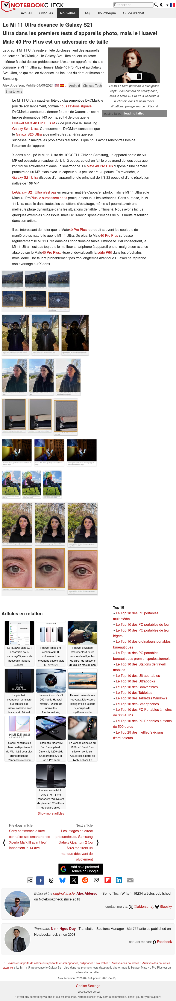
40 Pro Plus (78, 229)
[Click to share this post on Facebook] (40, 880)
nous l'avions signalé (76, 106)
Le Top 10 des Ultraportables (138, 675)
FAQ (86, 13)
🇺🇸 (57, 85)
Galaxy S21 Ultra (25, 177)
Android (74, 85)
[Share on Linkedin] (119, 880)
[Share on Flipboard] (107, 880)
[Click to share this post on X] (74, 880)
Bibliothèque (106, 13)
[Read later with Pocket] (96, 880)
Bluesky (165, 906)
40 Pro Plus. (51, 252)
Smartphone (13, 91)
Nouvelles (68, 13)
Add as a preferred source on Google (85, 869)
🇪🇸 (62, 85)
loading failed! (112, 113)
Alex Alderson (88, 893)
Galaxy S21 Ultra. (25, 128)
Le (14, 192)
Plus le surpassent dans (49, 197)
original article (64, 893)
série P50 (104, 252)
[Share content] (30, 880)
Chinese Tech (92, 85)
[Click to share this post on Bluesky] (62, 880)
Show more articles (51, 813)
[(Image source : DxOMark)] (36, 291)
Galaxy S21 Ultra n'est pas (36, 192)
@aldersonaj (143, 906)
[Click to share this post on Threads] (51, 880)
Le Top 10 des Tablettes (134, 692)
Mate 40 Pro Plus (100, 165)
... (171, 13)
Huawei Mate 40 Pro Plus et (33, 123)
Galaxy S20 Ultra (29, 134)
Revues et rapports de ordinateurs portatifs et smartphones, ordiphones (49, 963)
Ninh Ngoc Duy (63, 928)
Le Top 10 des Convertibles (137, 686)
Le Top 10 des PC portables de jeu (142, 624)
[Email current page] (130, 880)
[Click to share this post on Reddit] (85, 880)
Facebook (164, 941)
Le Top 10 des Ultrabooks (135, 681)
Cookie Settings (88, 985)
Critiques (46, 13)
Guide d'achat (133, 13)
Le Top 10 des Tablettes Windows (141, 698)
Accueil (26, 13)
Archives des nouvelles (125, 963)
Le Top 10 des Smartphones (137, 703)
